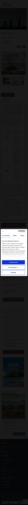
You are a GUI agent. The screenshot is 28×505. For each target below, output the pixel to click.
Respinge (13, 272)
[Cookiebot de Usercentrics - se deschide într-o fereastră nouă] (19, 231)
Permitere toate (13, 262)
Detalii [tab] (15, 235)
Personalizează (12, 267)
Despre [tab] (22, 235)
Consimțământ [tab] (6, 235)
